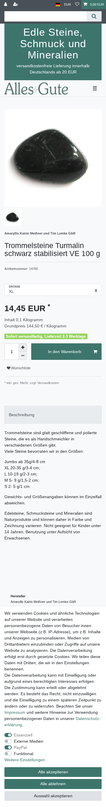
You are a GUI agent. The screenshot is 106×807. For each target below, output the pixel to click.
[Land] (58, 4)
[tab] (53, 414)
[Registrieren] (16, 4)
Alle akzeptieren (53, 772)
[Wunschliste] (77, 4)
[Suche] (94, 16)
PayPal (20, 747)
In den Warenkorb (64, 351)
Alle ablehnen (53, 783)
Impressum (14, 712)
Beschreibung (21, 414)
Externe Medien (28, 741)
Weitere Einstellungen (24, 759)
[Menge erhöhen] (23, 347)
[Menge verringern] (23, 356)
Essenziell (23, 735)
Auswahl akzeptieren (53, 795)
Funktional (23, 753)
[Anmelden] (6, 4)
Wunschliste (20, 368)
